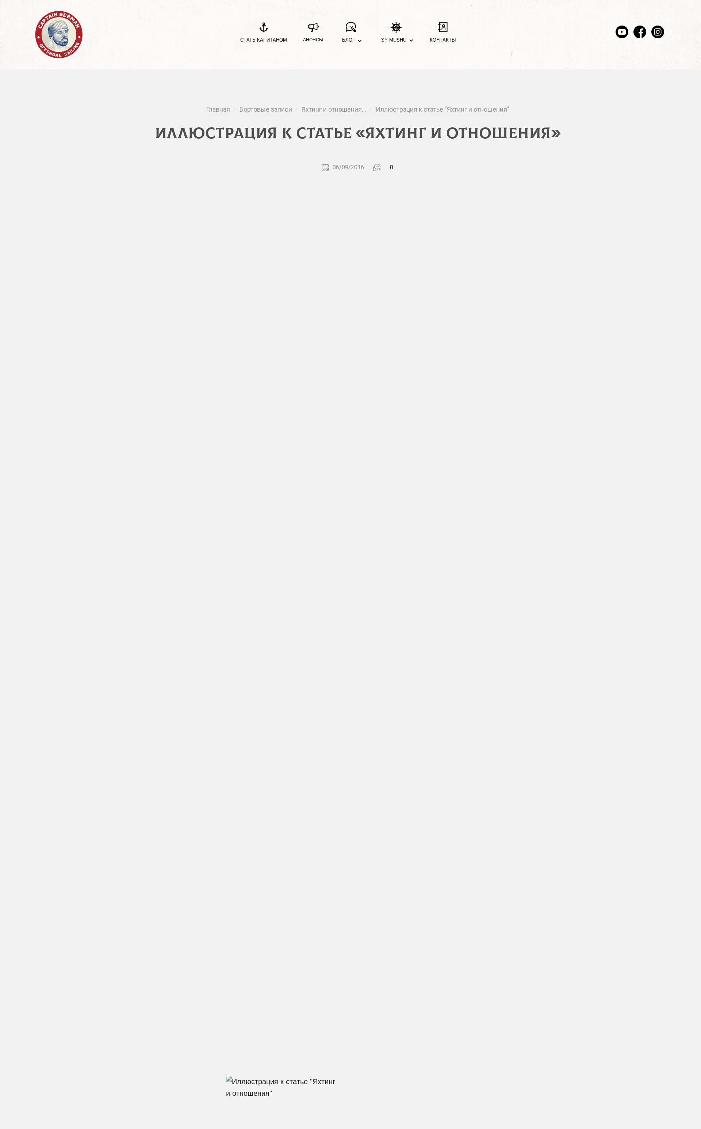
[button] (350, 35)
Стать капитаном (263, 40)
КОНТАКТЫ (443, 40)
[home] (59, 34)
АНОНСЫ (313, 39)
